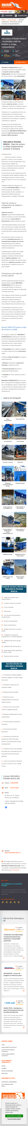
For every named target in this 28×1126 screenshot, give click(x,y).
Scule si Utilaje (11, 20)
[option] (14, 11)
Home (3, 20)
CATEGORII (8, 15)
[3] (10, 902)
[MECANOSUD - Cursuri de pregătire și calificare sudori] (9, 968)
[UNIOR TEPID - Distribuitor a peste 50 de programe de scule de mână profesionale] (9, 1003)
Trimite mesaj (21, 62)
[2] (7, 902)
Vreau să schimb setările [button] (14, 1119)
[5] (18, 902)
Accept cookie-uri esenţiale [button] (14, 1116)
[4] (14, 902)
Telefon (5, 62)
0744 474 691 (15, 870)
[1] (3, 902)
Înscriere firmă (22, 15)
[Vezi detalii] (23, 958)
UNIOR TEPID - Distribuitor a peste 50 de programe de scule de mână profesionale (13, 1010)
